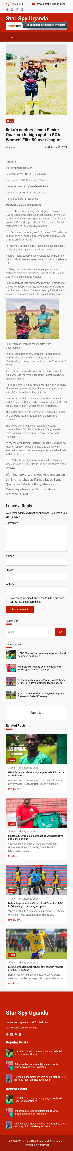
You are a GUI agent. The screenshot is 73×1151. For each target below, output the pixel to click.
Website (10, 584)
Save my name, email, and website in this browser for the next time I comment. (37, 600)
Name (10, 556)
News (10, 121)
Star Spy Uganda (27, 18)
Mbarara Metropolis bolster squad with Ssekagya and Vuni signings (39, 668)
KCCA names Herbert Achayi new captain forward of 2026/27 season (41, 695)
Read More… (15, 789)
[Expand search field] (12, 37)
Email (9, 570)
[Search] (60, 632)
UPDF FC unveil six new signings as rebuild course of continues (42, 655)
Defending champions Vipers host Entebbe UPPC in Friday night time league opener (42, 682)
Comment (12, 522)
